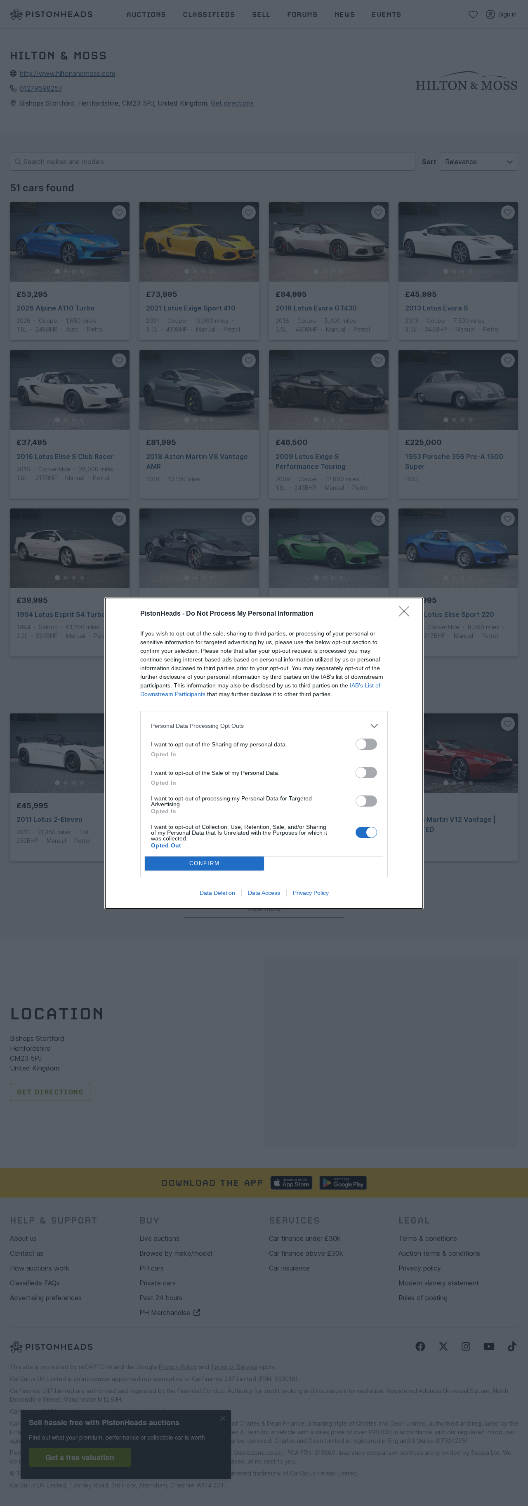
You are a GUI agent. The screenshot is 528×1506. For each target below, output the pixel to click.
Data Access (264, 892)
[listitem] (264, 726)
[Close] (407, 614)
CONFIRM (204, 863)
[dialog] (264, 753)
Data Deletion (217, 892)
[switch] (366, 744)
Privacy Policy (311, 892)
